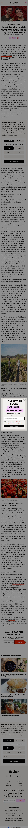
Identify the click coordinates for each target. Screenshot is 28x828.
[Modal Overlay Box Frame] (14, 414)
